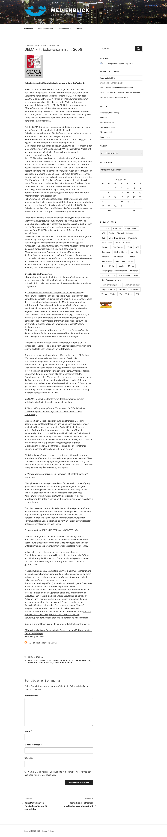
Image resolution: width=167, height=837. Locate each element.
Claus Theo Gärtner (117, 238)
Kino (117, 261)
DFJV (117, 242)
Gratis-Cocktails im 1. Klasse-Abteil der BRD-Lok (120, 92)
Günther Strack (120, 252)
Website (29, 758)
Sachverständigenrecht (111, 285)
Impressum (105, 137)
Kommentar (31, 695)
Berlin (31, 661)
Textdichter (45, 663)
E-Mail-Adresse (33, 744)
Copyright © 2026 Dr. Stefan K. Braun (39, 831)
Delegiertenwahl (58, 661)
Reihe (136, 275)
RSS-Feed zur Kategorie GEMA (42, 643)
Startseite (28, 28)
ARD (103, 233)
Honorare (105, 257)
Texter (57, 663)
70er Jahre (117, 228)
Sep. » (134, 211)
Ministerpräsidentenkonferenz (114, 271)
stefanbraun (52, 46)
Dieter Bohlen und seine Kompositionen (116, 87)
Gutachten (106, 252)
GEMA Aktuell (35, 657)
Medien (122, 266)
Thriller (113, 294)
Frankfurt (105, 247)
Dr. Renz (126, 242)
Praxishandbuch (108, 275)
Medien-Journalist (107, 127)
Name (28, 731)
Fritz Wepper (118, 247)
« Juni (108, 211)
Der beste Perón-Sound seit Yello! (114, 97)
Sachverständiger (132, 285)
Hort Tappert (118, 257)
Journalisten (107, 261)
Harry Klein (134, 252)
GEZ (137, 247)
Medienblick (70, 10)
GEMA (72, 661)
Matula (112, 266)
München (33, 663)
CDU (103, 238)
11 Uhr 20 (105, 228)
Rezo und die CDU (107, 78)
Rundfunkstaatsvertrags (112, 280)
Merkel (131, 266)
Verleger (67, 663)
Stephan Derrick (108, 289)
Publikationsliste (45, 28)
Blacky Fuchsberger (125, 233)
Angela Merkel (131, 228)
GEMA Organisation (34, 636)
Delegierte (42, 661)
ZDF (137, 294)
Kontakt (79, 28)
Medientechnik (64, 28)
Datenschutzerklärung (109, 113)
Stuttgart (122, 289)
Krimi (104, 266)
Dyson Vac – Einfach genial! (111, 83)
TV (121, 294)
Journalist (131, 257)
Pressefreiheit (124, 275)
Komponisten (83, 661)
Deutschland (107, 242)
